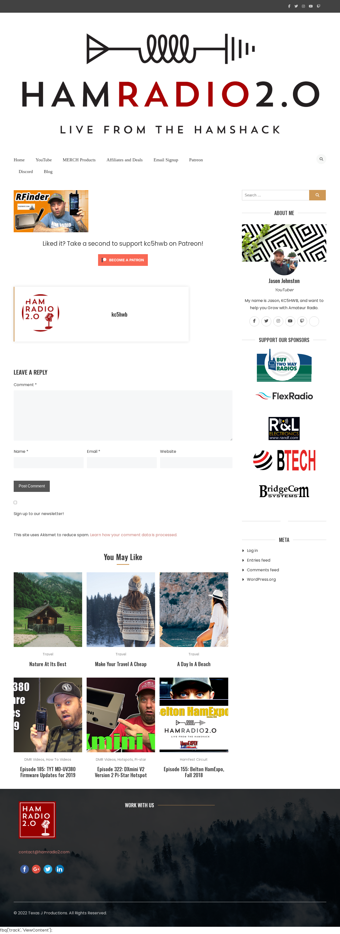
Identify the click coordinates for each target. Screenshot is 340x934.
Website (168, 451)
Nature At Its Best (47, 664)
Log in (252, 550)
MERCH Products (79, 159)
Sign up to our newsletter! (39, 514)
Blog (48, 171)
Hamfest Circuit (194, 759)
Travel (48, 654)
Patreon (196, 159)
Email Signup (166, 159)
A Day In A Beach (194, 664)
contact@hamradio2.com (44, 852)
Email (93, 451)
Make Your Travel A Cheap (121, 664)
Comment (25, 385)
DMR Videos (34, 759)
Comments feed (263, 570)
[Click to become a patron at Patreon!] (123, 267)
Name (21, 451)
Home (19, 159)
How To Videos (58, 759)
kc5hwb (119, 314)
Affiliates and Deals (125, 159)
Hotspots (125, 759)
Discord (26, 171)
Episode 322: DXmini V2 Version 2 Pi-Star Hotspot (121, 772)
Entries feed (258, 560)
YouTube (44, 159)
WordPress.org (261, 579)
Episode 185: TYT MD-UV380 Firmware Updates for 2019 (48, 772)
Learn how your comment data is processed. (133, 535)
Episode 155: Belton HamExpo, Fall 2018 (194, 772)
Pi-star (140, 759)
